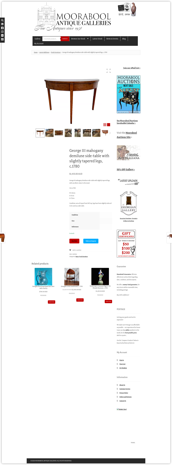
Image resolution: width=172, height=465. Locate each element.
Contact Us (122, 401)
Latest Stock (97, 39)
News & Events (112, 39)
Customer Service (124, 389)
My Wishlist (123, 368)
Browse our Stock (78, 39)
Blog (124, 39)
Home (36, 52)
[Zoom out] (104, 124)
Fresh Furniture (56, 52)
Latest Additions (44, 52)
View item (51, 302)
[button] (108, 70)
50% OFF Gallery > (126, 169)
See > (127, 122)
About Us (122, 385)
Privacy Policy (123, 393)
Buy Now (74, 241)
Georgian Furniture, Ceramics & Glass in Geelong (128, 220)
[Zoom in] (108, 124)
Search (65, 39)
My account (39, 43)
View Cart (122, 364)
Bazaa (77, 256)
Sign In (121, 360)
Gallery (37, 39)
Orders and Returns (125, 397)
